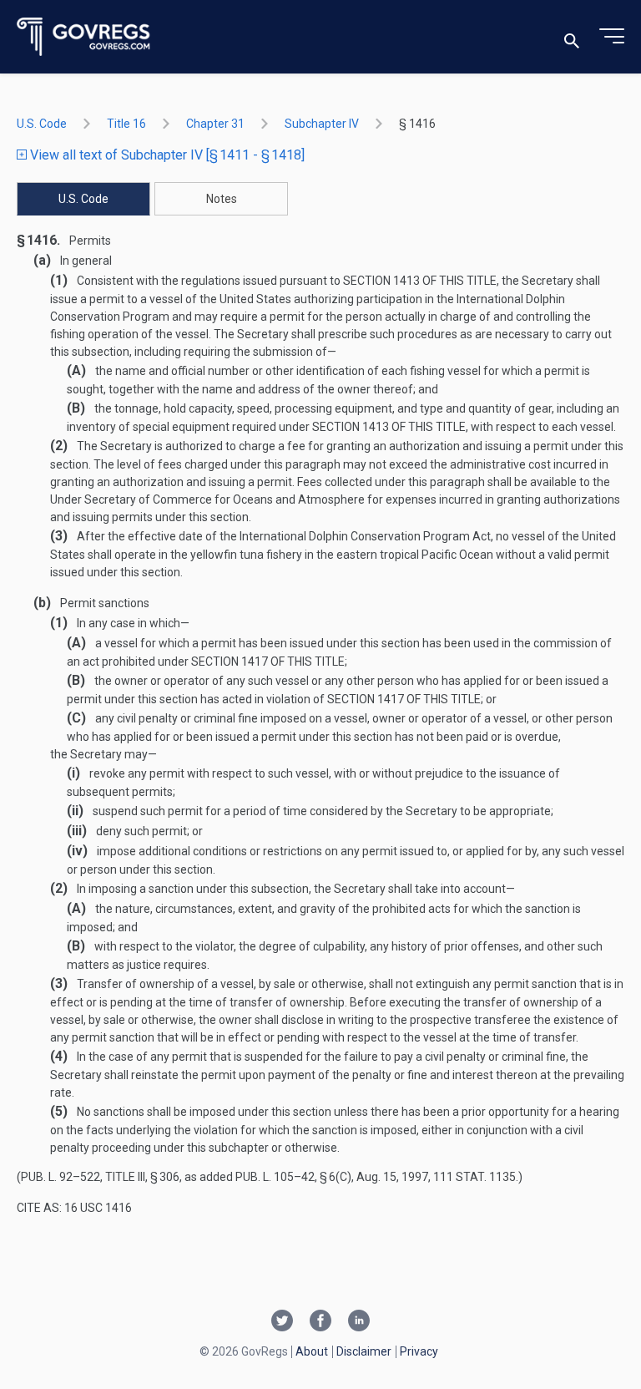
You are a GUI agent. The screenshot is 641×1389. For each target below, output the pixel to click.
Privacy (419, 1351)
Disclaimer (363, 1351)
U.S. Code (42, 123)
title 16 (126, 123)
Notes (221, 198)
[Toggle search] (571, 37)
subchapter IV (322, 123)
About (311, 1351)
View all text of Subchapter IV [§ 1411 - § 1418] (166, 155)
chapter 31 (215, 123)
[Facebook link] (320, 1322)
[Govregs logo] (84, 37)
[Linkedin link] (359, 1322)
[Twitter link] (282, 1322)
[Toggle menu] (611, 36)
